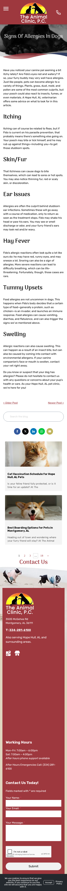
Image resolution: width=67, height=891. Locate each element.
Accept (48, 882)
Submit (33, 866)
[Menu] (5, 8)
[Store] (17, 653)
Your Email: (13, 808)
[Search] (56, 417)
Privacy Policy (59, 882)
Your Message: (15, 822)
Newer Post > (56, 402)
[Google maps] (9, 653)
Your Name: (13, 797)
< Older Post (10, 402)
